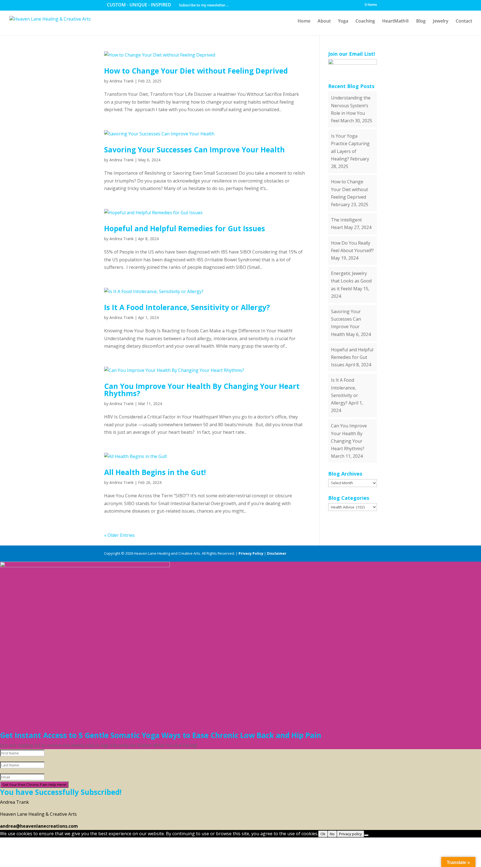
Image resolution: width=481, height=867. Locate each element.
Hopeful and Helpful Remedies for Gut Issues (184, 228)
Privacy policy (350, 833)
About (324, 21)
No (332, 833)
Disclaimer (276, 553)
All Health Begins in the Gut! (155, 472)
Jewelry (440, 21)
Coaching (365, 21)
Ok (322, 833)
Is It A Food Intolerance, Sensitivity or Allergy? (187, 307)
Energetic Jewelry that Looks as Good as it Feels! (351, 280)
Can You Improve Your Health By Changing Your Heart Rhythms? (202, 389)
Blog (421, 21)
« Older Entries (119, 535)
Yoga (343, 21)
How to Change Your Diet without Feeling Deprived (196, 71)
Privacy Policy (251, 553)
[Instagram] (374, 553)
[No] (366, 835)
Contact (464, 21)
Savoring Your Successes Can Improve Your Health (194, 150)
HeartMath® (395, 21)
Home (304, 21)
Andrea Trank (121, 81)
